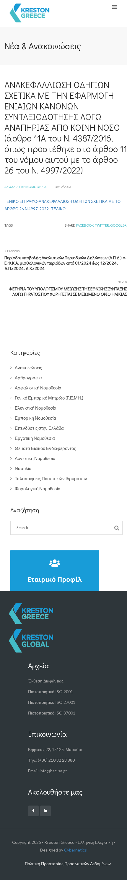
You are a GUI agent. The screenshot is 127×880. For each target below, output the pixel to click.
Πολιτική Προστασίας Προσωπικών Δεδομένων (68, 863)
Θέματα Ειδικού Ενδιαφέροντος (45, 448)
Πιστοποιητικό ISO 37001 (51, 712)
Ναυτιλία (23, 468)
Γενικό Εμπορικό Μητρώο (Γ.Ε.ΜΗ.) (49, 397)
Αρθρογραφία (28, 377)
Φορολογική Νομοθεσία (38, 488)
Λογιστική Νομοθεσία (35, 458)
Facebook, (85, 225)
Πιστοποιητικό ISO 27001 (51, 702)
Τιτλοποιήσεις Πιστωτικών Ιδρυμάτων (51, 478)
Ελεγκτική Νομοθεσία (35, 407)
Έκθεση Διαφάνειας (46, 680)
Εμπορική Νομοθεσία (35, 418)
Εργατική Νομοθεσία (35, 438)
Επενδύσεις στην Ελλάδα (39, 428)
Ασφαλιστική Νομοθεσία (25, 187)
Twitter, (102, 225)
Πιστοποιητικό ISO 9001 (50, 691)
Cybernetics (75, 849)
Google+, (118, 225)
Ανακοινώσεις (28, 367)
